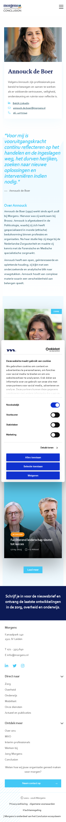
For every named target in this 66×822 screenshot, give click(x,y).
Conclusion (11, 759)
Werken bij (11, 748)
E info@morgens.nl (17, 655)
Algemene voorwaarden (42, 804)
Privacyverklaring (18, 804)
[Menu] (60, 5)
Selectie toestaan (33, 466)
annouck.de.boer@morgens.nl (29, 108)
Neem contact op (31, 783)
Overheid (10, 689)
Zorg (8, 684)
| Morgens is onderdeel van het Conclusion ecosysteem (32, 816)
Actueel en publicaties (18, 713)
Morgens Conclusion (13, 8)
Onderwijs (11, 695)
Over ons (10, 731)
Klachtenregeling (32, 810)
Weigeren (33, 475)
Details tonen (47, 448)
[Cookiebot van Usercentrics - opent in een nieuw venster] (46, 350)
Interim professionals (17, 742)
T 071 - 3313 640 (14, 649)
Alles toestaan (33, 457)
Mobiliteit (10, 701)
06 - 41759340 (20, 113)
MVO (8, 736)
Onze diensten (13, 707)
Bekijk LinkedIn (21, 103)
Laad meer (33, 570)
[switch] (55, 414)
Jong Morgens (13, 754)
